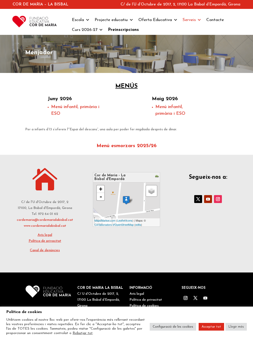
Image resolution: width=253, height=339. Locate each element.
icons (129, 220)
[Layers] (151, 190)
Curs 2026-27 (84, 30)
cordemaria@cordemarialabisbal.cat (45, 220)
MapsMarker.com (104, 220)
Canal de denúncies (45, 250)
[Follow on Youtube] (208, 199)
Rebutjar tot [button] (83, 333)
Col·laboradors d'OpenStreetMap (114, 224)
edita (138, 224)
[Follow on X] (198, 199)
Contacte (215, 20)
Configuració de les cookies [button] (173, 326)
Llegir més (236, 326)
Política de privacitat (45, 241)
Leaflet (121, 220)
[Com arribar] (157, 177)
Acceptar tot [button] (211, 326)
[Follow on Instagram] (218, 199)
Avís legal (45, 235)
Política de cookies (144, 306)
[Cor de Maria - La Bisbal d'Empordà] (126, 200)
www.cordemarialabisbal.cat (45, 226)
